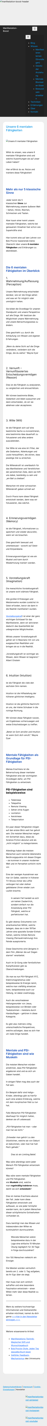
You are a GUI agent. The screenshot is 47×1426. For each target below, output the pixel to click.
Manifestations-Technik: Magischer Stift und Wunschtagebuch (22, 1342)
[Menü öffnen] (34, 29)
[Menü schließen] (28, 37)
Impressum (27, 1387)
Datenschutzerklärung (12, 1387)
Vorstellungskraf (14, 616)
